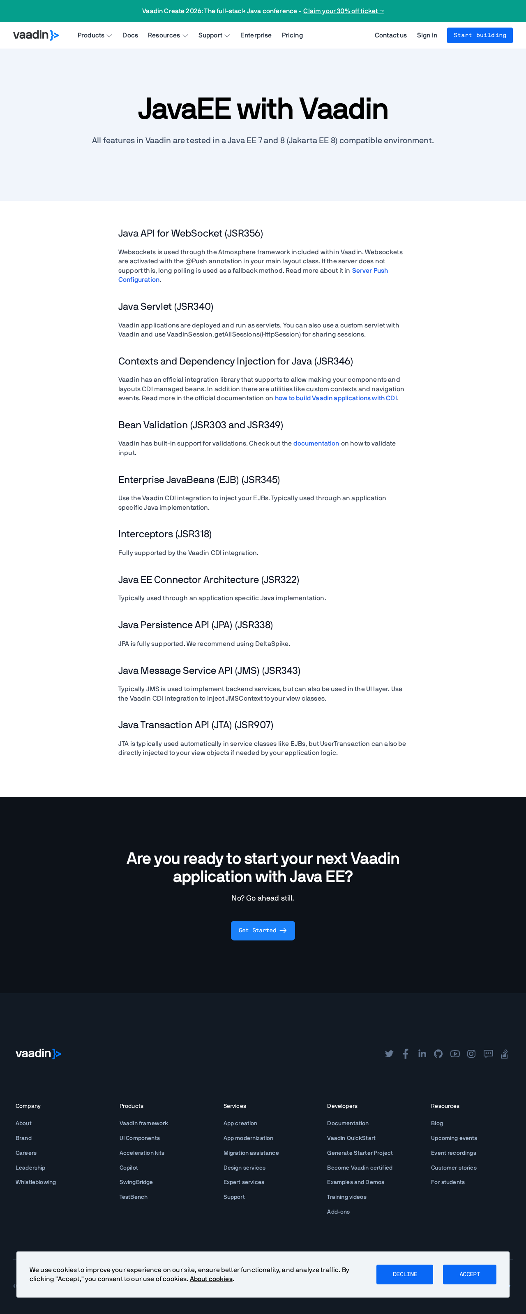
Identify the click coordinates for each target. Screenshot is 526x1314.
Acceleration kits (142, 1153)
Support (234, 1197)
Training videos (346, 1197)
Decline (405, 1274)
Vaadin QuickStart (351, 1138)
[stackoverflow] (504, 1054)
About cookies (211, 1279)
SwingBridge (136, 1182)
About (24, 1123)
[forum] (488, 1054)
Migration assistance (251, 1153)
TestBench (134, 1197)
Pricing (292, 35)
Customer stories (454, 1168)
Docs (130, 35)
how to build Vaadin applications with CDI (336, 398)
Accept (469, 1274)
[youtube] (455, 1054)
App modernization (249, 1138)
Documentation (348, 1123)
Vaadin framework (144, 1123)
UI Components (140, 1138)
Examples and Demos (355, 1182)
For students (448, 1182)
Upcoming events (454, 1138)
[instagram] (471, 1054)
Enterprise (256, 35)
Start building (480, 35)
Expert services (244, 1182)
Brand (24, 1138)
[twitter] (389, 1054)
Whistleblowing (36, 1182)
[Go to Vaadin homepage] (36, 35)
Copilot (129, 1168)
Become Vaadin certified (359, 1168)
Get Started (257, 930)
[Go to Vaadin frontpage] (38, 1054)
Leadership (31, 1168)
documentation (316, 443)
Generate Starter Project (360, 1153)
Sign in (427, 35)
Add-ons (338, 1212)
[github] (438, 1054)
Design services (244, 1168)
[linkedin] (422, 1054)
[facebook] (405, 1054)
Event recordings (453, 1153)
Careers (26, 1153)
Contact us (391, 35)
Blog (437, 1123)
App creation (241, 1123)
